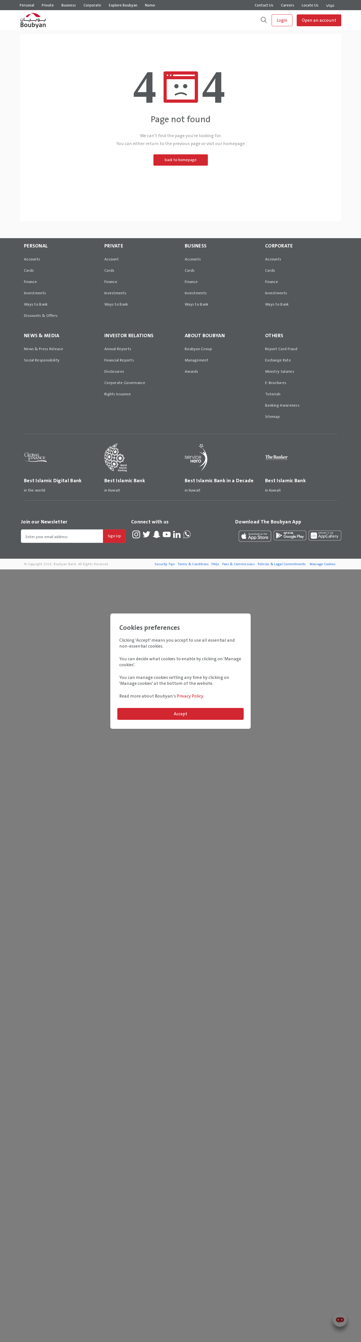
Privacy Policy (190, 696)
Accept (180, 714)
